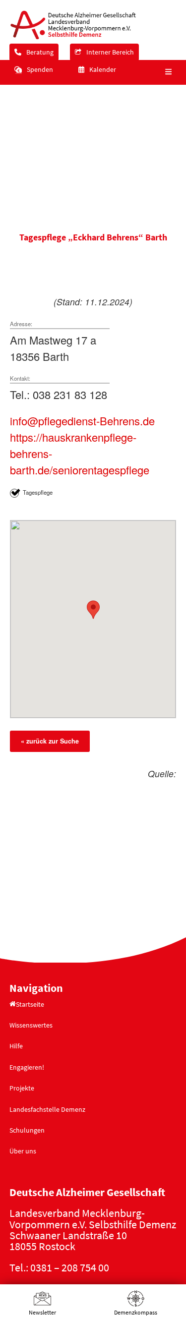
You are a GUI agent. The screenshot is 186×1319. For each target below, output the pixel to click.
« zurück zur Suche (50, 741)
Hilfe (16, 1045)
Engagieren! (26, 1067)
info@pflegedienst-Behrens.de (82, 420)
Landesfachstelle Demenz (47, 1109)
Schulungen (27, 1130)
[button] (167, 72)
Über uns (22, 1151)
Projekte (21, 1088)
